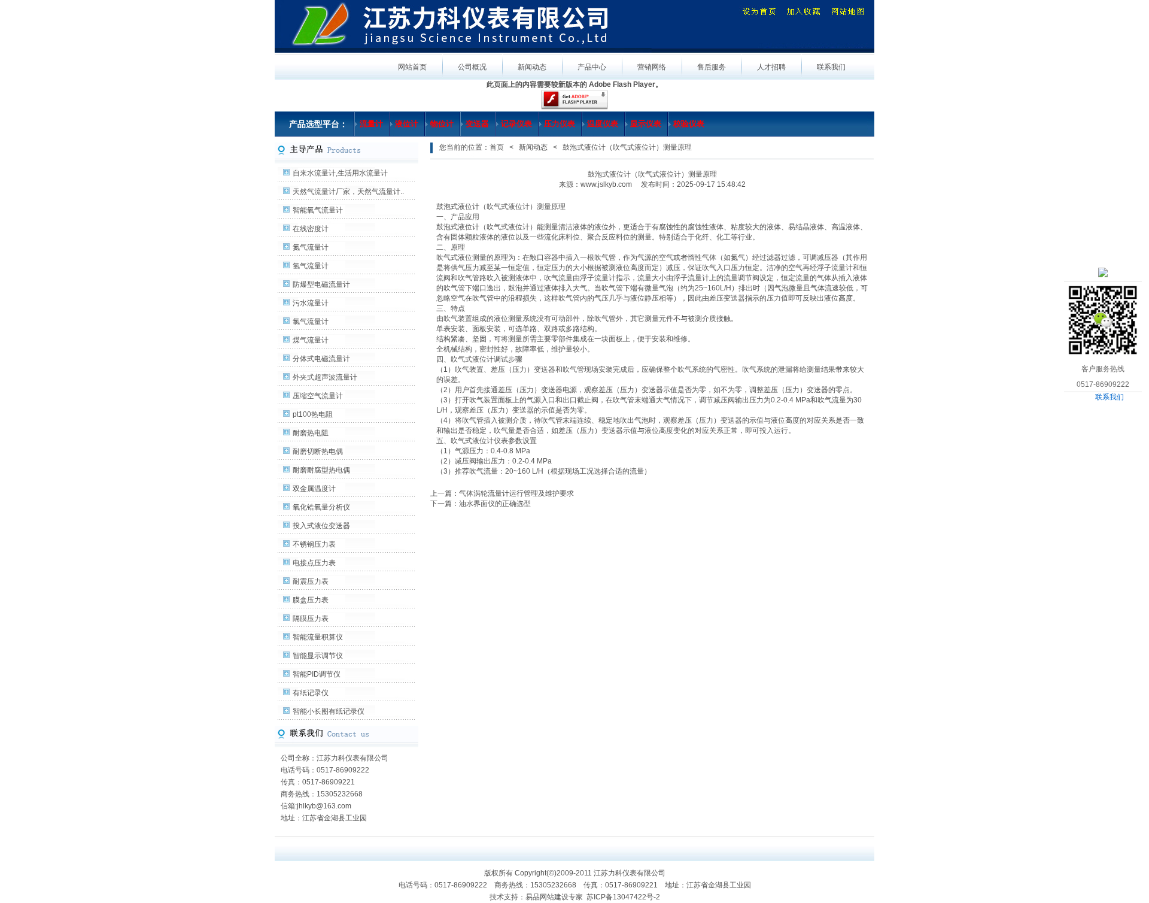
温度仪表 (602, 123)
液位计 (406, 123)
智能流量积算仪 (318, 637)
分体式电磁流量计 (321, 358)
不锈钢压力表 (314, 544)
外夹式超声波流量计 (325, 377)
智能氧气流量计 (318, 210)
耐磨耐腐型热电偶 (321, 470)
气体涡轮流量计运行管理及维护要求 (516, 493)
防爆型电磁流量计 (321, 284)
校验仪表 (688, 123)
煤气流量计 (311, 340)
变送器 (477, 123)
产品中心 (591, 67)
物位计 (442, 123)
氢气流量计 (311, 266)
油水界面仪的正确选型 (495, 503)
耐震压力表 (311, 581)
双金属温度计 (314, 488)
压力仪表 (559, 123)
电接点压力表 (314, 563)
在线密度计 (311, 229)
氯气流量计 (311, 321)
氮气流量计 (311, 247)
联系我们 (1109, 397)
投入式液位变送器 (321, 526)
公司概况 (472, 67)
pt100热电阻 (313, 414)
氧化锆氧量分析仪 (321, 507)
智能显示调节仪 (318, 656)
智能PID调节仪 (317, 674)
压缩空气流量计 (318, 396)
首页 (497, 147)
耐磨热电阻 (311, 433)
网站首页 (412, 67)
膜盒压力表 (311, 600)
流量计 (371, 123)
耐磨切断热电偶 (318, 451)
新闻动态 (532, 67)
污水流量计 (311, 303)
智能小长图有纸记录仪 (328, 711)
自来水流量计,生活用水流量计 (340, 173)
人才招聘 (771, 67)
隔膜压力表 (311, 618)
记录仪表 (516, 123)
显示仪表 (645, 123)
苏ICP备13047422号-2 (623, 897)
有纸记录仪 (311, 693)
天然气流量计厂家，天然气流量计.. (348, 191)
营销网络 (651, 67)
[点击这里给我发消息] (1103, 272)
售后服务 (711, 67)
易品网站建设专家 (554, 897)
